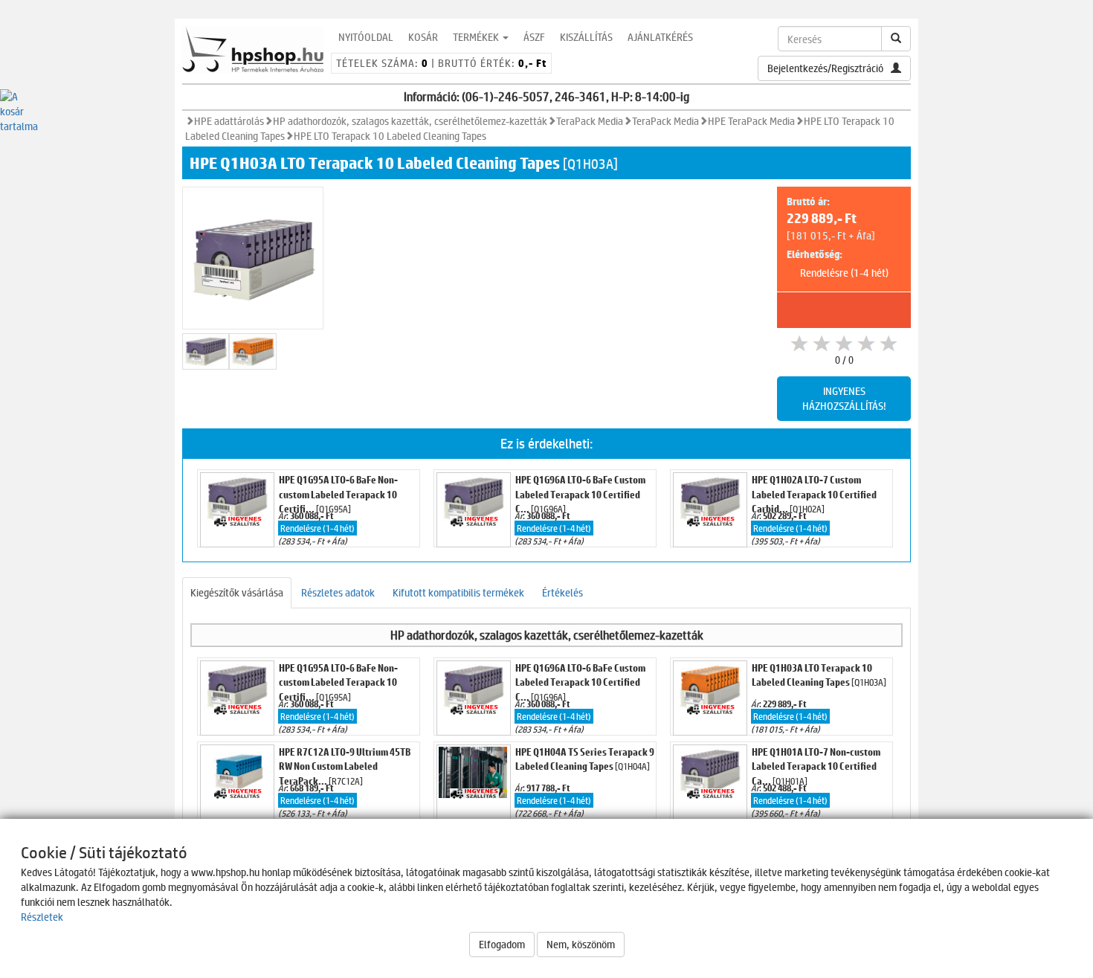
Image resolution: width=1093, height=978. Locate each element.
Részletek (42, 916)
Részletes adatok (338, 592)
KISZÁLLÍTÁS (586, 36)
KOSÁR (423, 36)
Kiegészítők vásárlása (236, 592)
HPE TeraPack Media (751, 121)
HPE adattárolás (229, 121)
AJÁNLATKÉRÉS (660, 36)
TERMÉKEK (477, 36)
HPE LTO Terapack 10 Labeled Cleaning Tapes (390, 135)
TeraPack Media (589, 121)
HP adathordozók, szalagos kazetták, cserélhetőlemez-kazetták (410, 121)
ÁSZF (534, 36)
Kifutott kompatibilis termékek (458, 592)
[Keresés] (896, 38)
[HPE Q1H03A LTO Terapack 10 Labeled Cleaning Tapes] (205, 351)
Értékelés (562, 592)
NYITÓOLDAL (365, 36)
